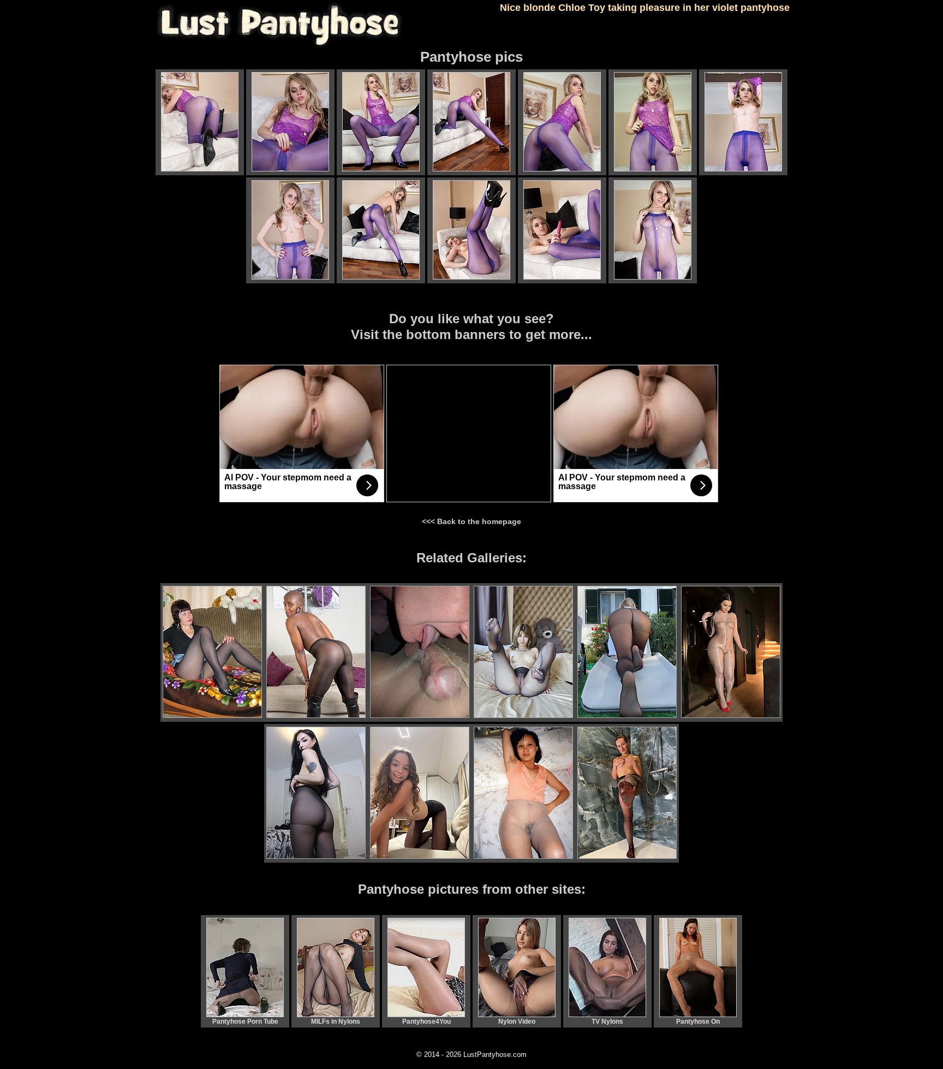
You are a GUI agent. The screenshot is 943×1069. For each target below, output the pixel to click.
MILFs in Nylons (335, 1021)
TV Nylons (607, 1021)
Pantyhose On (698, 1021)
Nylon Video (516, 1021)
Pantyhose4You (426, 1021)
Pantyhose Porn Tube (245, 1021)
